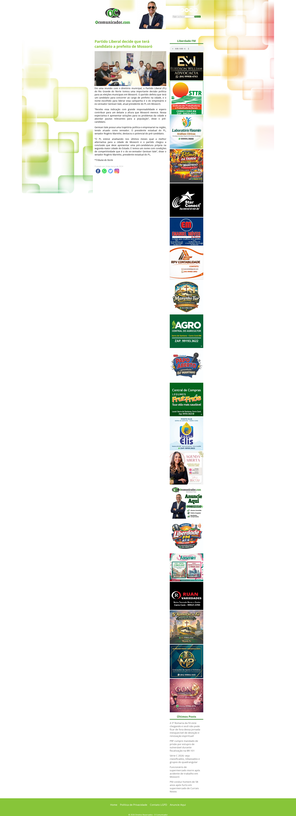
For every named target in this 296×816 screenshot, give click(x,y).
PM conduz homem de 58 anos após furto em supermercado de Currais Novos (184, 786)
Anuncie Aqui (178, 805)
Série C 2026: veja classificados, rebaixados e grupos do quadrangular (185, 759)
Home (113, 805)
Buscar (197, 16)
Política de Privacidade (133, 805)
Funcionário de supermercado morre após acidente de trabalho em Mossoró (185, 771)
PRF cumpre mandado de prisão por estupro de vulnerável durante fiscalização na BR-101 (184, 745)
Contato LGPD (158, 805)
